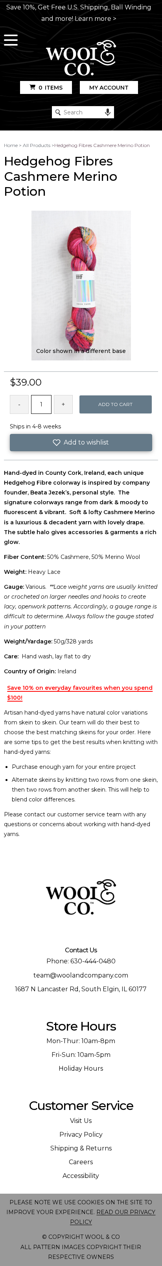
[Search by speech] (108, 112)
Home (11, 145)
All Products (36, 145)
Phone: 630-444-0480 (81, 961)
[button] (81, 442)
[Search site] (58, 112)
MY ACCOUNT (109, 87)
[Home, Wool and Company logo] (81, 58)
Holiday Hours (81, 1068)
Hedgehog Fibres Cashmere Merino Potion (102, 145)
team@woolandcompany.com (80, 975)
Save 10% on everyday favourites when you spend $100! (80, 692)
